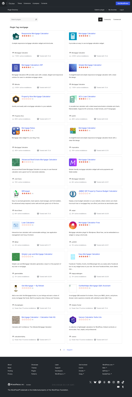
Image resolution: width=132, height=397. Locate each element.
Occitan (28, 384)
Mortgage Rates (28, 128)
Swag (81, 374)
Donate (82, 371)
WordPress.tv (60, 374)
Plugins (33, 371)
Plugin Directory (13, 10)
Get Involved (83, 364)
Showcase (34, 364)
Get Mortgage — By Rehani (33, 286)
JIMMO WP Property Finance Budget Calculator (98, 191)
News (9, 368)
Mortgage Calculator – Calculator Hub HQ (38, 317)
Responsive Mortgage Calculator (35, 33)
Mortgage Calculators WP (32, 65)
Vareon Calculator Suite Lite (90, 317)
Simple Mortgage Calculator (90, 65)
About (10, 364)
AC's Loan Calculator (87, 96)
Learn (57, 364)
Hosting (10, 371)
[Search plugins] (36, 19)
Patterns (34, 374)
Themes (34, 368)
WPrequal (26, 191)
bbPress (106, 371)
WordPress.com (108, 364)
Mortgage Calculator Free (89, 223)
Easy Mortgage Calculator (89, 254)
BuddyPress (107, 374)
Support (57, 368)
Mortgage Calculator (87, 33)
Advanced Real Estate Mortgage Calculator (39, 160)
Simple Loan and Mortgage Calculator (37, 254)
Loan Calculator (28, 223)
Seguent (69, 350)
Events (81, 368)
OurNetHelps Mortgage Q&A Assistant (94, 286)
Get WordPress (123, 3)
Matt (105, 368)
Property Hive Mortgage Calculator (36, 96)
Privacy (10, 374)
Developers (59, 371)
